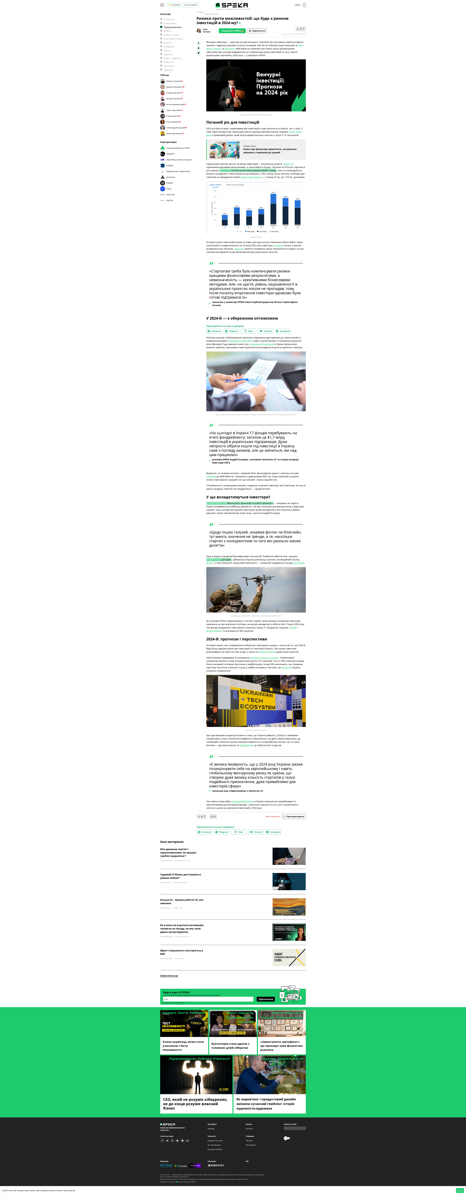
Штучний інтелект (173, 38)
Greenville (170, 194)
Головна (200, 12)
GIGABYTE (170, 154)
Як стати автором (191, 5)
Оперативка (170, 23)
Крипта (167, 42)
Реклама (249, 1140)
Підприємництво (211, 14)
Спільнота (169, 19)
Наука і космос (171, 34)
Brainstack (170, 177)
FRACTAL (169, 200)
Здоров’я (168, 69)
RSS (247, 1161)
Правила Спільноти (215, 1140)
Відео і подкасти (172, 58)
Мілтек (167, 31)
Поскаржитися (274, 816)
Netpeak (169, 165)
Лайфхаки (169, 46)
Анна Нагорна (206, 30)
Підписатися (258, 30)
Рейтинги (169, 62)
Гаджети (168, 54)
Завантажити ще (169, 975)
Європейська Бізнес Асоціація (179, 160)
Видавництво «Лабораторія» (178, 171)
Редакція (211, 1128)
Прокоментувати (295, 816)
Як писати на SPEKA (215, 1149)
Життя (167, 50)
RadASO (169, 183)
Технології (169, 65)
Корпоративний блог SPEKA (178, 148)
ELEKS (168, 189)
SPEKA (167, 1175)
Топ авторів (175, 5)
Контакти (249, 1128)
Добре (460, 1190)
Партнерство (251, 1145)
